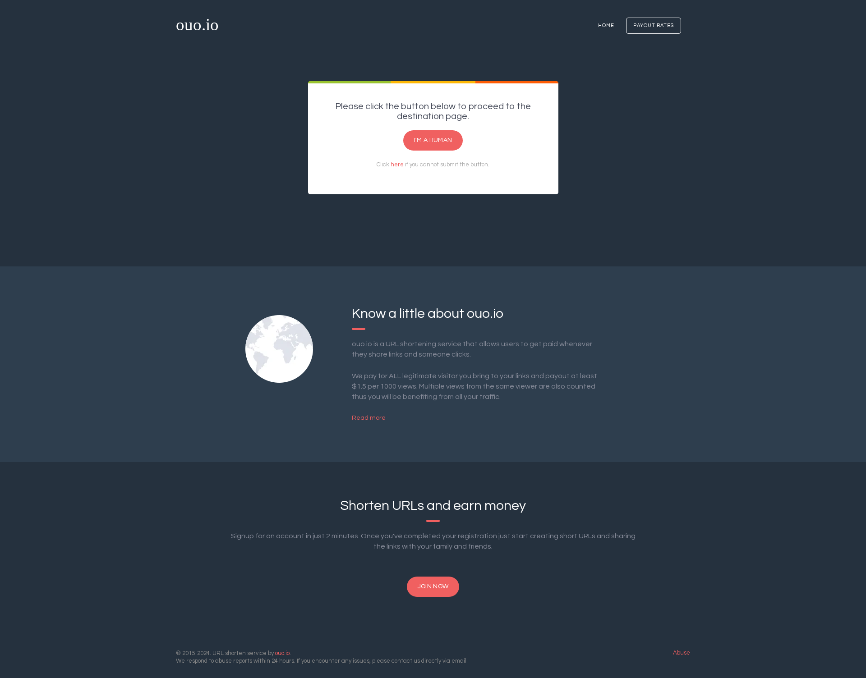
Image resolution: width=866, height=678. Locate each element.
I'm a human (433, 140)
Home (606, 25)
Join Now (433, 586)
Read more (369, 418)
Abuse (681, 653)
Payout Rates (653, 25)
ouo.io (197, 24)
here (397, 164)
